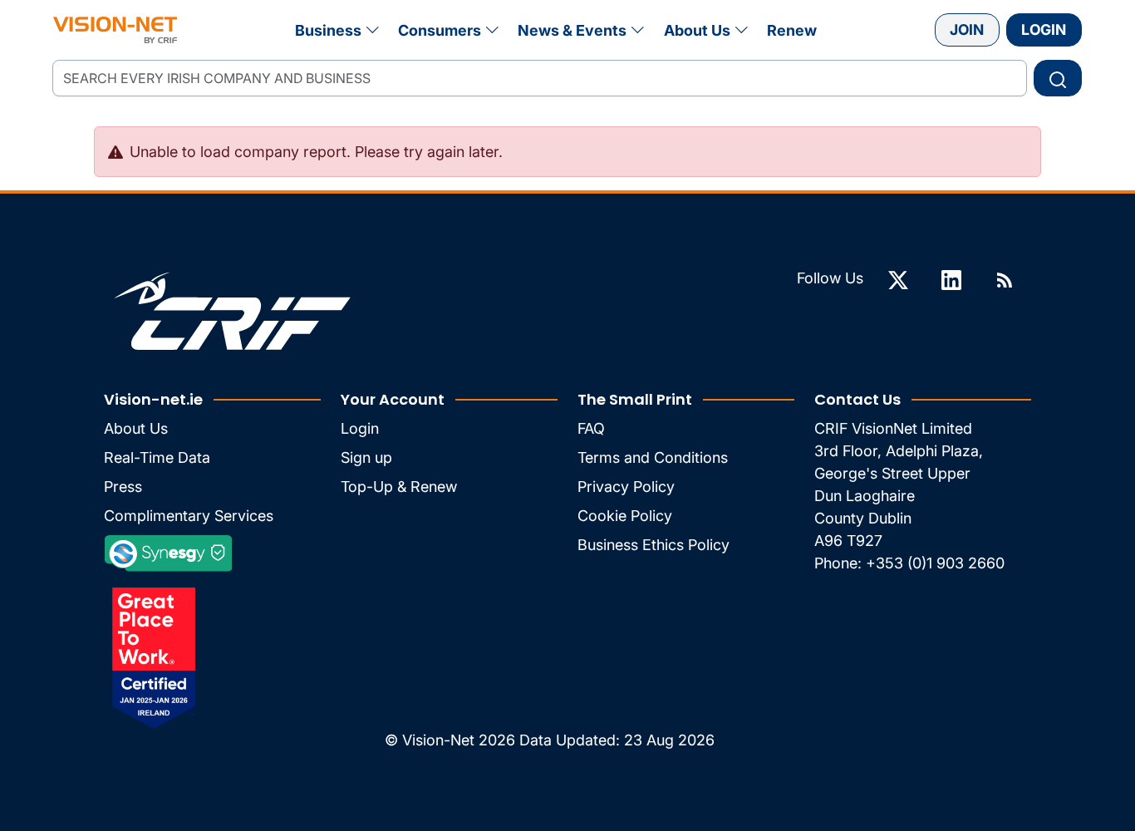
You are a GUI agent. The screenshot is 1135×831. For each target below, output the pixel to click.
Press (123, 486)
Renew (792, 30)
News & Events (572, 30)
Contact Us (857, 399)
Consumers (439, 30)
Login (1043, 29)
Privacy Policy (626, 486)
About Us (697, 30)
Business (328, 30)
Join (967, 29)
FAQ (591, 428)
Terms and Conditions (652, 457)
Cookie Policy (624, 515)
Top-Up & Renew (399, 486)
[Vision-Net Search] (115, 30)
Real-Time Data (157, 457)
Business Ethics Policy (653, 544)
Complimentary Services (188, 515)
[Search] (1058, 78)
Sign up (366, 457)
